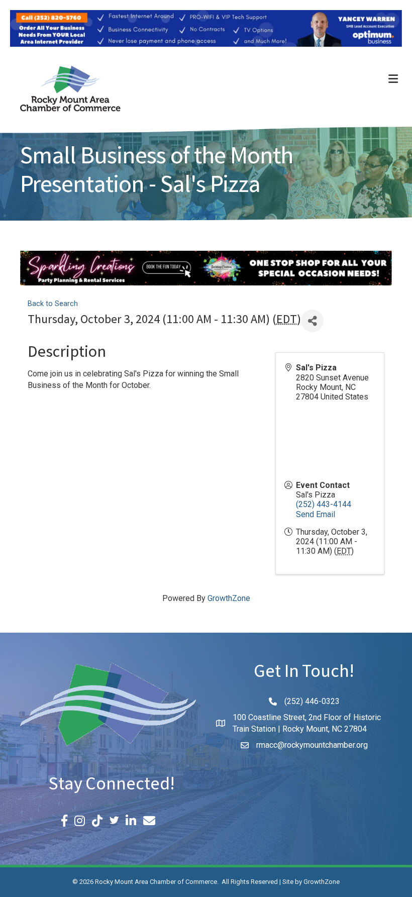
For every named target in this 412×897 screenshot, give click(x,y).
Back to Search (53, 304)
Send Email (315, 514)
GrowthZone (229, 598)
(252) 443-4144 (323, 504)
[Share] (312, 321)
